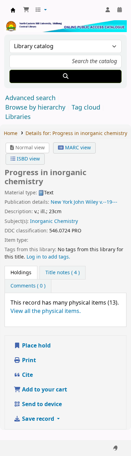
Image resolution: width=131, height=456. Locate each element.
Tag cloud (86, 107)
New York (61, 202)
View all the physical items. (45, 311)
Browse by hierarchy (35, 107)
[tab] (21, 273)
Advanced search (30, 98)
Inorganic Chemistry (54, 221)
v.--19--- (108, 202)
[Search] (65, 76)
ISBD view (27, 159)
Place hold (36, 346)
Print (28, 360)
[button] (26, 10)
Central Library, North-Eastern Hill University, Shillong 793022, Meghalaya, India (12, 10)
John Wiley (86, 202)
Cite (27, 375)
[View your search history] (119, 10)
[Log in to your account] (108, 10)
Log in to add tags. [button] (48, 257)
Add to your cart (44, 390)
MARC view (77, 147)
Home (10, 133)
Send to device (41, 404)
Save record (38, 419)
